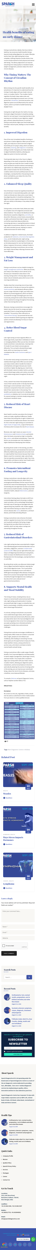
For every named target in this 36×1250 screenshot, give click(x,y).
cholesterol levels (20, 434)
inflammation (24, 491)
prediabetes (7, 394)
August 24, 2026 (16, 1026)
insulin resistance (20, 352)
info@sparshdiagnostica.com (10, 1219)
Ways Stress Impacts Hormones (13, 838)
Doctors (5, 1169)
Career (5, 1176)
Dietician (14, 678)
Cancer (5, 881)
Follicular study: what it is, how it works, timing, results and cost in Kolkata (22, 1021)
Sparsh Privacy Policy (9, 1166)
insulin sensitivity (9, 289)
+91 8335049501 (16, 1212)
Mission (5, 1159)
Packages (6, 1173)
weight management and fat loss (13, 269)
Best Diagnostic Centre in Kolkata (19, 749)
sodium (9, 438)
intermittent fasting (11, 315)
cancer (18, 511)
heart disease (30, 427)
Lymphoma (8, 883)
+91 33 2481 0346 (6, 1206)
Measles (7, 793)
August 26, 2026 (16, 1004)
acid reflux (28, 215)
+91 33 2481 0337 (17, 1206)
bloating (13, 148)
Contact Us (6, 1180)
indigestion (22, 148)
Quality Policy (7, 1163)
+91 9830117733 (6, 1212)
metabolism (14, 100)
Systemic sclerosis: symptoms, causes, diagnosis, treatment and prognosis (22, 1010)
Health (5, 790)
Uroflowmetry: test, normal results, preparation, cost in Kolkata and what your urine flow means (21, 998)
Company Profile (8, 1156)
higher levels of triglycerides (12, 425)
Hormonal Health (9, 834)
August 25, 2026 (16, 1015)
